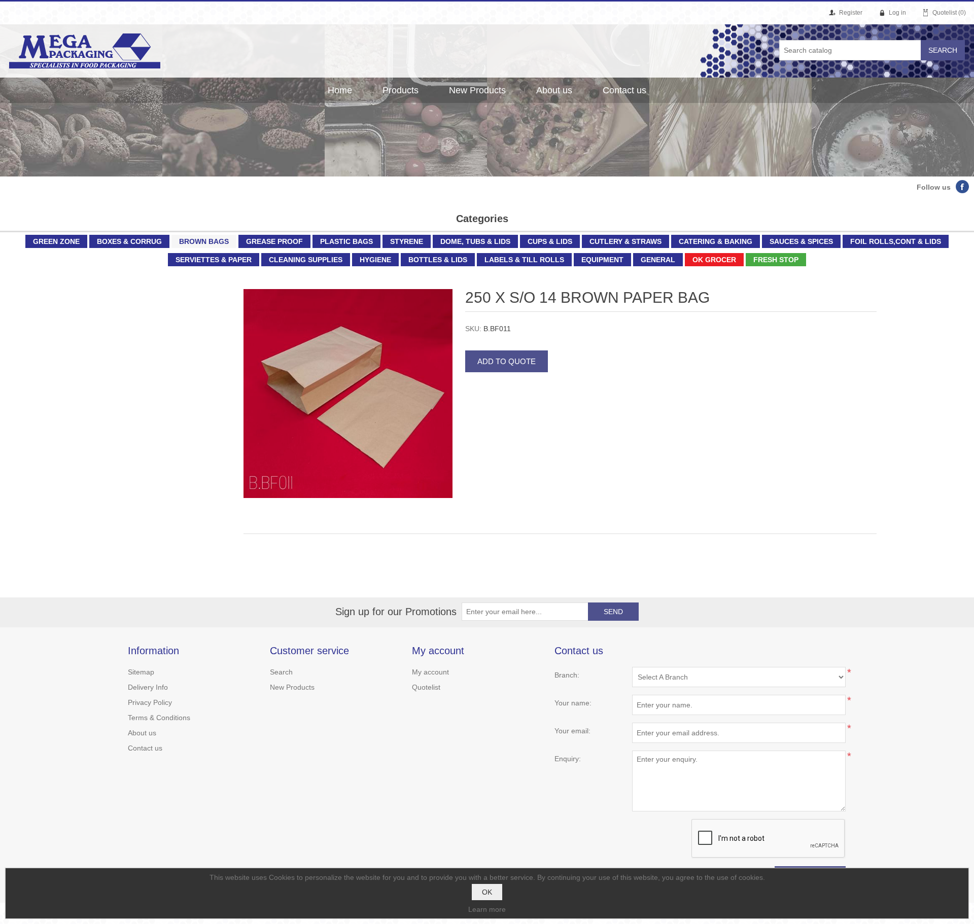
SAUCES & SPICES (801, 241)
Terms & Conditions (159, 718)
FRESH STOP (775, 260)
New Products (477, 90)
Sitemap (141, 672)
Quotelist (426, 687)
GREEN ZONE (56, 241)
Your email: (572, 731)
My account (430, 672)
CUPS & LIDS (550, 241)
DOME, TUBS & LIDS (475, 241)
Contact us (624, 90)
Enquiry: (567, 759)
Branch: (566, 675)
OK (487, 892)
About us (554, 90)
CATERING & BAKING (715, 241)
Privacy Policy (150, 702)
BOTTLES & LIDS (437, 260)
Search (281, 672)
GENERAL (658, 260)
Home (340, 90)
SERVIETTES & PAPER (214, 260)
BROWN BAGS (204, 241)
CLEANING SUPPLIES (305, 260)
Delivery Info (148, 687)
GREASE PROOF (274, 241)
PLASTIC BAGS (346, 241)
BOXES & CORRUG (129, 241)
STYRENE (406, 241)
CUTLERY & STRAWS (625, 241)
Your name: (573, 703)
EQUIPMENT (602, 260)
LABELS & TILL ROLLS (524, 260)
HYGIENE (375, 260)
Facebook (962, 186)
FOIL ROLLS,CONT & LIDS (895, 241)
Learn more (487, 909)
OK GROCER (714, 260)
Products (400, 90)
